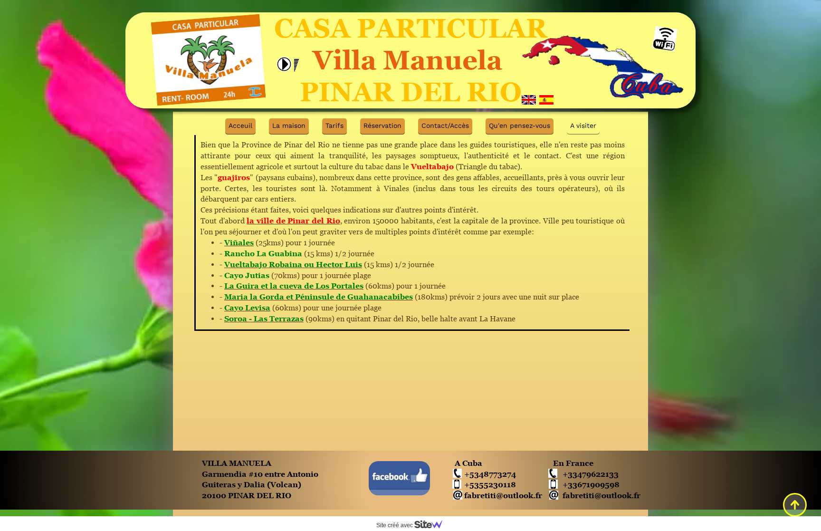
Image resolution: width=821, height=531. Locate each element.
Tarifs (334, 125)
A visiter (583, 125)
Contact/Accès (445, 125)
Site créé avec (395, 525)
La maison (288, 125)
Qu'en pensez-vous (519, 125)
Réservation (382, 125)
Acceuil (240, 125)
